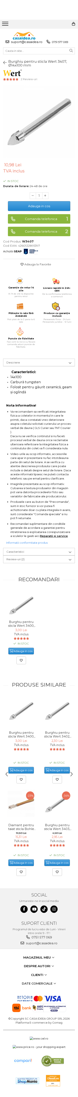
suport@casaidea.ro (26, 42)
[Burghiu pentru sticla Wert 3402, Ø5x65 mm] (57, 710)
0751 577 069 (59, 42)
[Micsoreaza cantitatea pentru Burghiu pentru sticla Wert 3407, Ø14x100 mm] (33, 195)
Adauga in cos (39, 206)
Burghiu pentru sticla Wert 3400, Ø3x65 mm (21, 624)
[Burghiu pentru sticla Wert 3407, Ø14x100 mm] (39, 121)
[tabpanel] (39, 121)
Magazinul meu (37, 957)
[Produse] (5, 25)
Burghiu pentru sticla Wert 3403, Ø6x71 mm (57, 827)
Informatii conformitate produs (27, 542)
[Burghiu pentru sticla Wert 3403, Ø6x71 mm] (57, 803)
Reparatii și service (54, 536)
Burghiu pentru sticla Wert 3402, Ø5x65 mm (57, 734)
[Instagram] (54, 909)
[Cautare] (71, 50)
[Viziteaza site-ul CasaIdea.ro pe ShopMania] (27, 1080)
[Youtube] (34, 909)
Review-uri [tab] (15, 559)
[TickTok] (44, 909)
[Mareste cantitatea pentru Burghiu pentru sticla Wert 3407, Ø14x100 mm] (45, 195)
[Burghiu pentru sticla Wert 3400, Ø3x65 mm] (21, 605)
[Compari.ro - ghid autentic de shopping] (23, 1061)
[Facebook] (24, 909)
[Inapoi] (3, 62)
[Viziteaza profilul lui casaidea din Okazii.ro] (53, 1081)
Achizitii (12, 251)
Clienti (37, 975)
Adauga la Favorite (37, 264)
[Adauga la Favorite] (21, 660)
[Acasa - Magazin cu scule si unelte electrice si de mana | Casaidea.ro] (24, 36)
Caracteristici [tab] (15, 551)
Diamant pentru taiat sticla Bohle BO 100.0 (21, 827)
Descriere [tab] (13, 362)
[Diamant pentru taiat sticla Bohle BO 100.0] (21, 803)
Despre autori (37, 966)
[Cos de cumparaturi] (73, 24)
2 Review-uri (29, 79)
